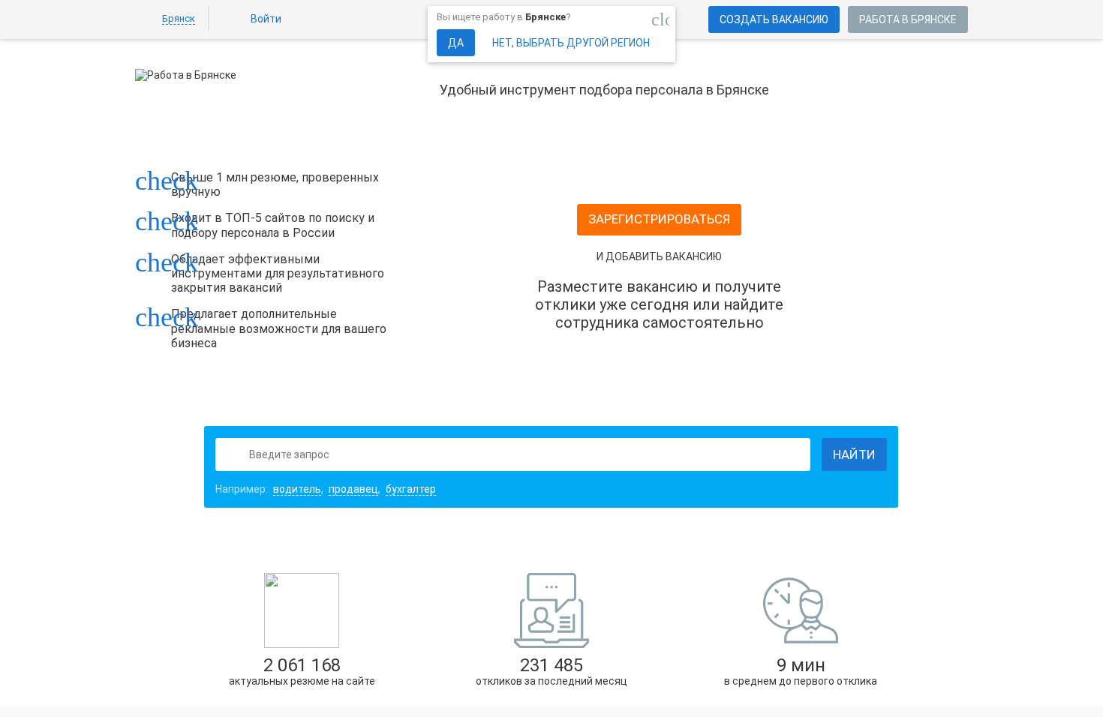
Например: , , (325, 489)
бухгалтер (411, 489)
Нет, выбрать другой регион (571, 43)
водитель (297, 489)
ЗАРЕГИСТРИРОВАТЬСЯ (659, 219)
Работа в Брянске (908, 20)
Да (456, 43)
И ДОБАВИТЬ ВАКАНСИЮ (659, 256)
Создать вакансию (774, 20)
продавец (353, 489)
